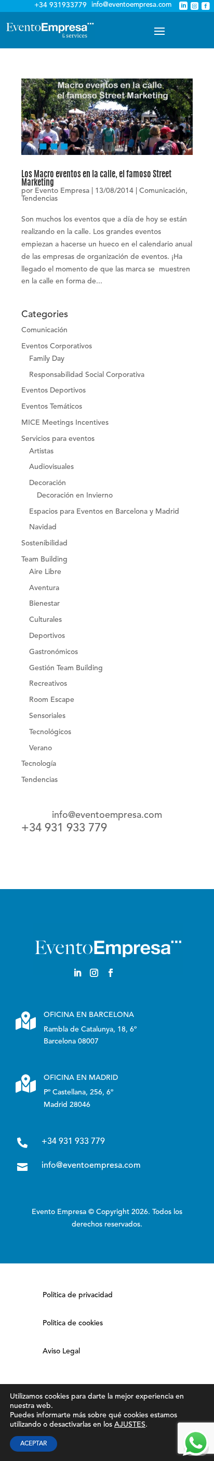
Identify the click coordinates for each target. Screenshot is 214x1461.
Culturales (45, 619)
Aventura (44, 588)
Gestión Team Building (66, 668)
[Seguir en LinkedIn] (77, 972)
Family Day (46, 358)
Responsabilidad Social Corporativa (86, 375)
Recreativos (48, 683)
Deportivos (47, 636)
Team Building (44, 559)
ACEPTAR (33, 1444)
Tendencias (39, 198)
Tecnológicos (50, 732)
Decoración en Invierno (75, 495)
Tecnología (38, 763)
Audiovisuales (51, 467)
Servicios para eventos (58, 438)
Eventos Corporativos (56, 346)
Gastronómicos (53, 652)
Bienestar (44, 603)
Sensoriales (47, 716)
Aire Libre (45, 572)
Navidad (43, 527)
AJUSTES (129, 1424)
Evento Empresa (62, 190)
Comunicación (162, 190)
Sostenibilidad (44, 543)
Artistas (41, 451)
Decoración (47, 483)
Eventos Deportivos (53, 390)
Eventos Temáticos (51, 406)
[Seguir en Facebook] (110, 972)
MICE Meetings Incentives (65, 422)
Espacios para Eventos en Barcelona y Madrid (104, 511)
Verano (40, 748)
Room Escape (51, 699)
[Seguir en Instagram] (94, 972)
